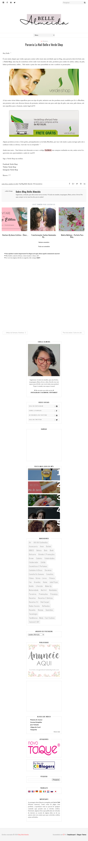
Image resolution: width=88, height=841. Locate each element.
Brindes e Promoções (47, 554)
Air (30, 542)
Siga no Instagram (36, 406)
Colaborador (33, 562)
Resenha (32, 610)
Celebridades (50, 558)
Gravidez (37, 582)
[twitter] (14, 2)
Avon (42, 546)
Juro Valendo (34, 725)
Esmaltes (49, 574)
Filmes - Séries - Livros (38, 578)
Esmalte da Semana (36, 574)
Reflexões (46, 606)
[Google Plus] (73, 184)
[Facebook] (69, 184)
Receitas (32, 598)
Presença (54, 594)
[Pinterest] (80, 184)
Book (52, 550)
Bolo (45, 550)
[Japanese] (56, 792)
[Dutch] (48, 792)
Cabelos (39, 558)
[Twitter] (77, 184)
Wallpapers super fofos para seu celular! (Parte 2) (44, 473)
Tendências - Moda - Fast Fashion (42, 618)
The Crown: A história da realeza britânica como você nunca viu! (44, 511)
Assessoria (33, 546)
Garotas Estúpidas (36, 722)
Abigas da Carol (35, 727)
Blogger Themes (81, 834)
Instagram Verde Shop (10, 170)
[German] (37, 792)
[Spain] (41, 792)
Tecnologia (33, 614)
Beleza (39, 550)
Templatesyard (71, 834)
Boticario (32, 554)
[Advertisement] (44, 311)
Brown (31, 558)
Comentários (38, 184)
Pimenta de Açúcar (36, 720)
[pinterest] (10, 2)
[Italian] (44, 792)
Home (45, 582)
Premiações (43, 594)
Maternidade (34, 590)
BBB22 (31, 550)
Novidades (53, 590)
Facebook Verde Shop (10, 164)
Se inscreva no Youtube (38, 415)
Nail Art (44, 590)
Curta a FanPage (35, 410)
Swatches (49, 610)
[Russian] (52, 792)
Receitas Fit (33, 602)
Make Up (48, 586)
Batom (48, 546)
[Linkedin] (84, 184)
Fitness (52, 578)
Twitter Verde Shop (9, 167)
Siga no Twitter (35, 419)
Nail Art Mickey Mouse (39, 497)
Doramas (48, 570)
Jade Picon (54, 582)
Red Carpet (45, 602)
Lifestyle (39, 586)
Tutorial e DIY (34, 622)
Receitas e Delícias (45, 598)
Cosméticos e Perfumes (38, 566)
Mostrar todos (57, 732)
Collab (43, 562)
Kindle (31, 586)
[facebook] (7, 2)
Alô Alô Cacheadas (41, 542)
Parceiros (45, 41)
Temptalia (33, 730)
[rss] (18, 2)
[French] (33, 792)
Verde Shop (8, 62)
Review (40, 610)
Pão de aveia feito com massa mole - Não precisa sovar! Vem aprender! (42, 487)
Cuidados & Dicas (35, 570)
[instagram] (3, 2)
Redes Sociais (34, 606)
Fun (30, 582)
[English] (29, 792)
